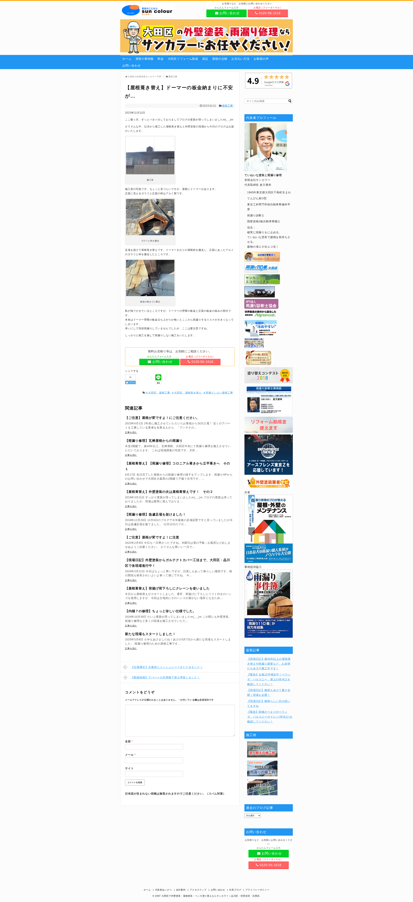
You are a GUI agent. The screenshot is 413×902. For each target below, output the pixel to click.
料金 (161, 58)
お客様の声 (261, 58)
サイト (129, 768)
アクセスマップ (198, 890)
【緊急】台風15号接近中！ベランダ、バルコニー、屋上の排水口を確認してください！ (269, 679)
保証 (205, 58)
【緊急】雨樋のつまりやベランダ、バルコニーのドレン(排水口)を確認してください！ (269, 716)
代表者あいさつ (163, 890)
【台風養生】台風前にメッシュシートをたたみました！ (167, 667)
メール (130, 754)
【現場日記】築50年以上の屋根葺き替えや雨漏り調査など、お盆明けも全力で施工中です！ (269, 663)
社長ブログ (235, 890)
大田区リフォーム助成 (183, 58)
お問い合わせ (131, 65)
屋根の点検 (219, 58)
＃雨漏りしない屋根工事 (218, 392)
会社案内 (181, 890)
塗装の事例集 (145, 58)
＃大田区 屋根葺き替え (186, 392)
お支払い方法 (240, 58)
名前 (129, 741)
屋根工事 (227, 105)
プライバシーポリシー (257, 890)
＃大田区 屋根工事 (158, 392)
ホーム (126, 58)
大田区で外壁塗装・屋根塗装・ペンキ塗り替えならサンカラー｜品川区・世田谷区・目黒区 (210, 896)
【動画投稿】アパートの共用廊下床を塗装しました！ (165, 677)
